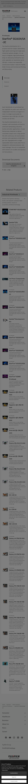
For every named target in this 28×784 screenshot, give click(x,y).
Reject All (14, 777)
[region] (14, 772)
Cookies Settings (14, 773)
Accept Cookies (14, 781)
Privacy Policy (5, 770)
